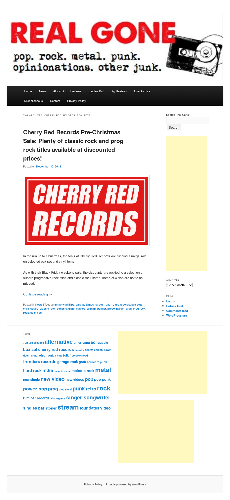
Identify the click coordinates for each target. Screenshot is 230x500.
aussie (103, 342)
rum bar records (36, 398)
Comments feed (177, 310)
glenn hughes (76, 308)
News (42, 91)
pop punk (102, 379)
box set (30, 349)
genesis (62, 308)
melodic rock (82, 370)
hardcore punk (97, 362)
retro (91, 388)
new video (53, 378)
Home (28, 91)
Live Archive (142, 91)
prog (129, 308)
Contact (55, 101)
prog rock (139, 308)
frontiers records (39, 361)
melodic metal (62, 371)
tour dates (89, 408)
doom (107, 350)
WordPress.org (176, 315)
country (79, 350)
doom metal (30, 355)
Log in (170, 301)
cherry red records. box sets (124, 304)
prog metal (65, 389)
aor (94, 342)
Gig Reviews (119, 91)
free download (79, 355)
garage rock (67, 361)
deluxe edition (94, 350)
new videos (75, 379)
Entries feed (174, 306)
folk (66, 355)
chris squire (30, 308)
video (105, 408)
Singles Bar (96, 91)
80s (31, 342)
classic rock (47, 308)
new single (31, 379)
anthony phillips (64, 304)
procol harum (115, 308)
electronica (47, 355)
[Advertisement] (186, 203)
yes (39, 313)
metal (103, 369)
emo (59, 355)
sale (33, 313)
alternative (59, 341)
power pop (35, 388)
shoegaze (58, 398)
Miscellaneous (33, 101)
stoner (51, 408)
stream (68, 407)
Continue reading (37, 294)
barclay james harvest (90, 304)
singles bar (33, 408)
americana (82, 342)
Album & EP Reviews (67, 91)
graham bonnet (96, 308)
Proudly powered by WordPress (126, 484)
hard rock (32, 370)
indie (47, 370)
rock (26, 313)
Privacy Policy (76, 101)
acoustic (39, 342)
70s (25, 343)
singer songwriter (88, 397)
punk (79, 388)
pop (89, 379)
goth (82, 361)
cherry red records (56, 349)
